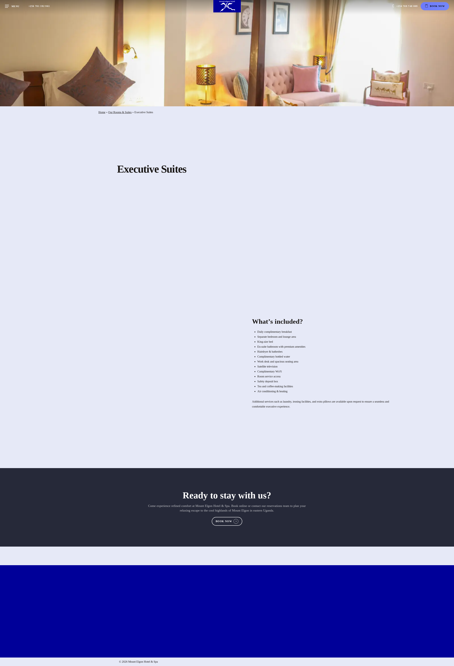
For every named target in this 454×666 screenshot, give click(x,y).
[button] (12, 6)
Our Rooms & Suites (120, 112)
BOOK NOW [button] (224, 521)
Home (101, 112)
